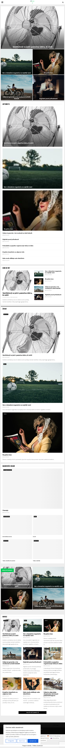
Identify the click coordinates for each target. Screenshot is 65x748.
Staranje (5, 510)
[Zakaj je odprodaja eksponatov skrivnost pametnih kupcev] (53, 683)
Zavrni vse (22, 741)
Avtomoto (6, 104)
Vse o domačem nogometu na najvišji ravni (18, 187)
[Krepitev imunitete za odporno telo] (12, 683)
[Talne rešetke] (47, 549)
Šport (5, 309)
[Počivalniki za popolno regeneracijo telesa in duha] (53, 653)
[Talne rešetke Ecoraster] (17, 549)
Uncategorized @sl (7, 470)
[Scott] (47, 525)
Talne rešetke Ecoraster (9, 561)
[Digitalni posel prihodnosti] (38, 297)
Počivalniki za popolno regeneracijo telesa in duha (32, 47)
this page (55, 725)
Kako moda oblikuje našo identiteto (48, 73)
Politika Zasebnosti (37, 745)
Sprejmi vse (33, 741)
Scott (34, 537)
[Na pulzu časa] (32, 210)
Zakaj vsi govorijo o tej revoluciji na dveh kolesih (17, 233)
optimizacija (7, 297)
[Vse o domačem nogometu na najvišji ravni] (32, 168)
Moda (25, 679)
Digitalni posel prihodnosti (11, 239)
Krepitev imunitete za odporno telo (17, 73)
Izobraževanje (6, 516)
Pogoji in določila (26, 745)
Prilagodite (11, 741)
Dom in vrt (6, 268)
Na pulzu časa (8, 229)
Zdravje (5, 679)
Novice (5, 413)
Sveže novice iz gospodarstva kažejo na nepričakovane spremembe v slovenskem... (48, 97)
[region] (22, 735)
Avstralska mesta (7, 537)
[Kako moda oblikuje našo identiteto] (32, 683)
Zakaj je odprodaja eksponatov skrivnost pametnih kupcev (16, 97)
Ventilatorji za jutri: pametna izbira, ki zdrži (18, 143)
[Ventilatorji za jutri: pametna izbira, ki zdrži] (32, 126)
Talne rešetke (36, 561)
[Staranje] (32, 488)
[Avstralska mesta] (17, 525)
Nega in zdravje (7, 570)
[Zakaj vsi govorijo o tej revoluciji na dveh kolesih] (38, 289)
